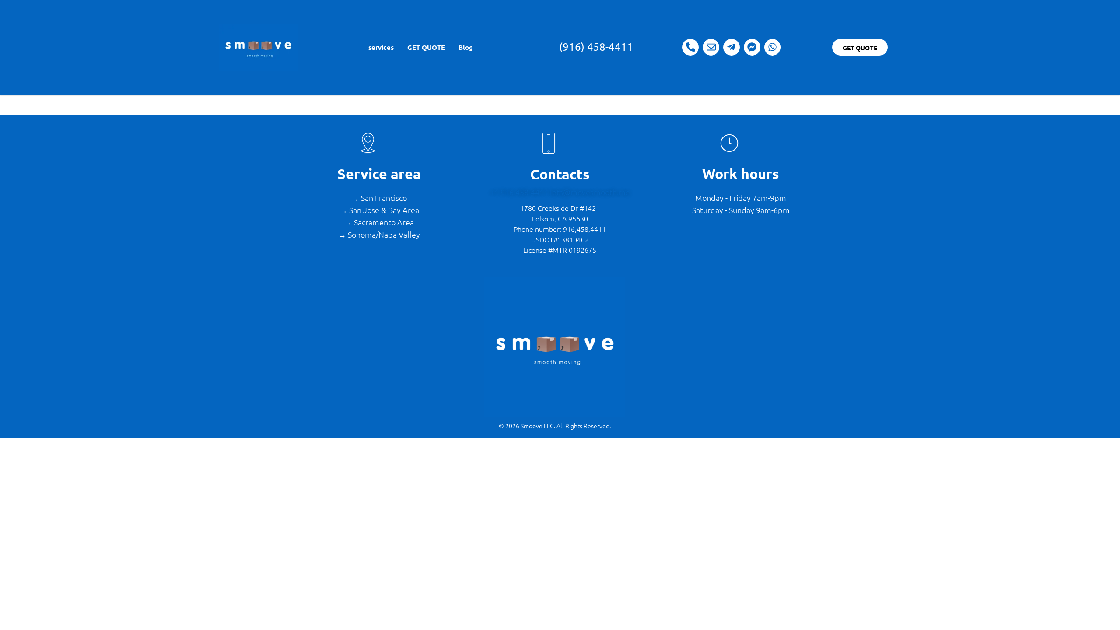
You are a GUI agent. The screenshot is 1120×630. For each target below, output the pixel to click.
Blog (465, 47)
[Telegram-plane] (731, 47)
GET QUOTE (425, 47)
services (380, 47)
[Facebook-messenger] (752, 47)
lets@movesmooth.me (590, 192)
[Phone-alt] (690, 47)
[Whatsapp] (772, 47)
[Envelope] (711, 47)
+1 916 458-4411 (520, 192)
